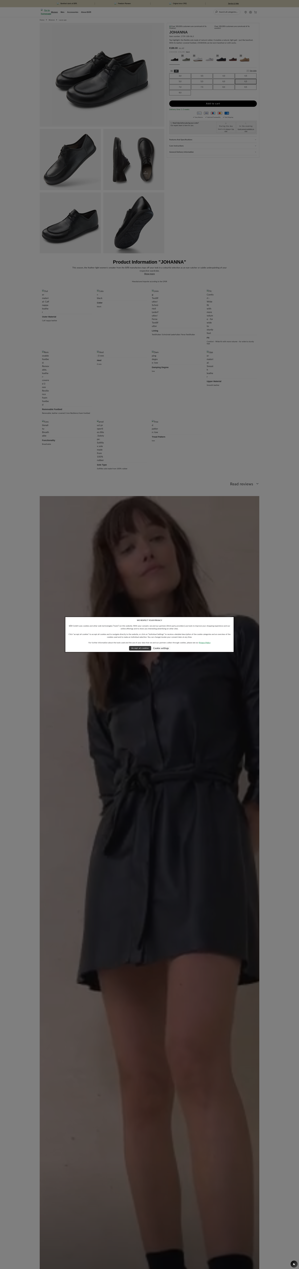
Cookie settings (161, 648)
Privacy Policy (204, 643)
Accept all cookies (140, 648)
